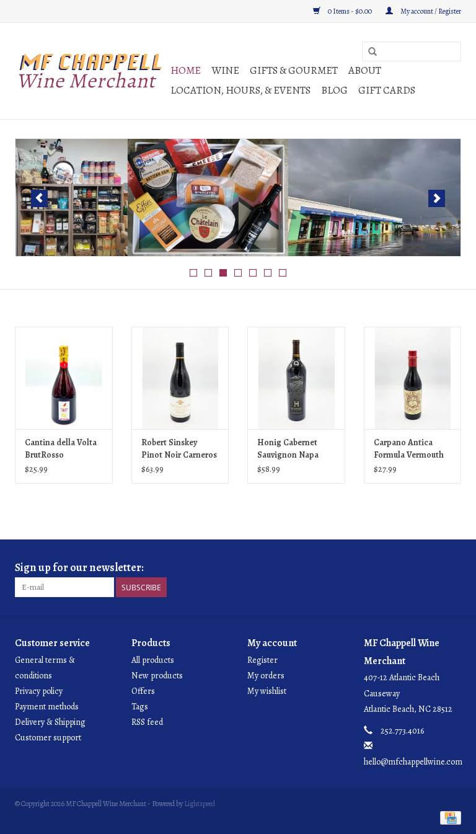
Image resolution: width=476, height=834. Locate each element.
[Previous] (39, 198)
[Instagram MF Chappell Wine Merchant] (451, 568)
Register (262, 660)
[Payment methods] (448, 817)
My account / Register (430, 11)
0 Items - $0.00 (350, 11)
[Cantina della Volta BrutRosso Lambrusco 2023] (64, 378)
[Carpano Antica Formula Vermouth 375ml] (413, 378)
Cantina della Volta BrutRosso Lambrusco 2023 (61, 449)
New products (157, 675)
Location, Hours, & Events (240, 90)
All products (152, 660)
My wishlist (266, 691)
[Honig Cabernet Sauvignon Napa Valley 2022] (296, 378)
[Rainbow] (238, 197)
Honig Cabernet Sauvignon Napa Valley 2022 (288, 449)
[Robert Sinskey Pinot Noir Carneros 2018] (180, 378)
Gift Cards (386, 90)
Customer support (48, 737)
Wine (225, 70)
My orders (265, 675)
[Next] (436, 198)
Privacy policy (39, 691)
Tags (139, 706)
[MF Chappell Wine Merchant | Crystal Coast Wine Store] (91, 71)
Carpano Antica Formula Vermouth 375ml (409, 449)
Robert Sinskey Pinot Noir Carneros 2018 (179, 449)
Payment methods (47, 706)
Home (185, 70)
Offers (143, 691)
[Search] (372, 52)
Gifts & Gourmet (294, 70)
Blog (334, 90)
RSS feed (147, 722)
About (364, 70)
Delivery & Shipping (50, 722)
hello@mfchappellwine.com (413, 762)
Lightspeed (199, 804)
